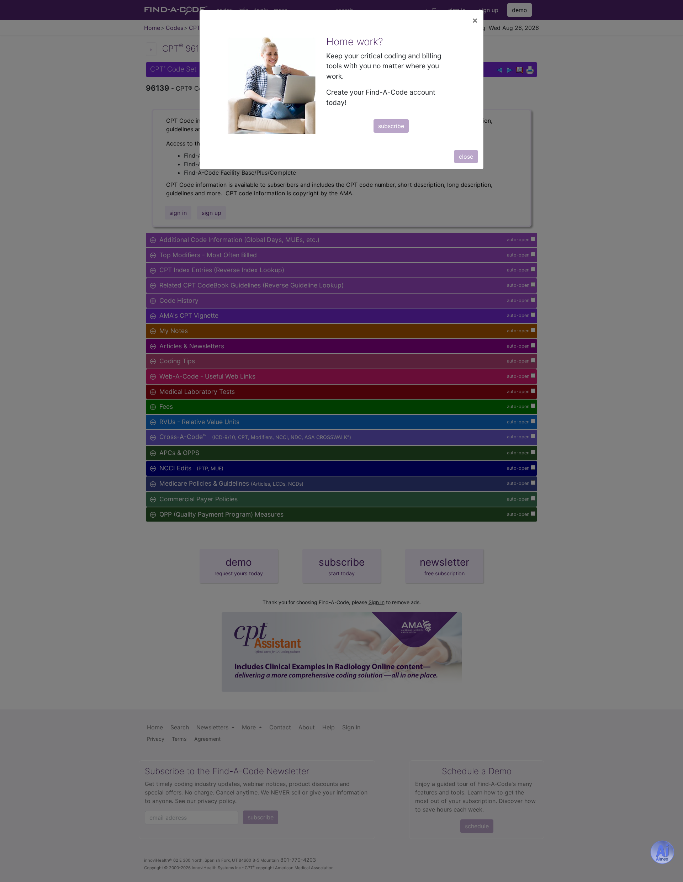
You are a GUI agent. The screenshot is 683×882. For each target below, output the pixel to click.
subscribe (391, 126)
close (466, 156)
